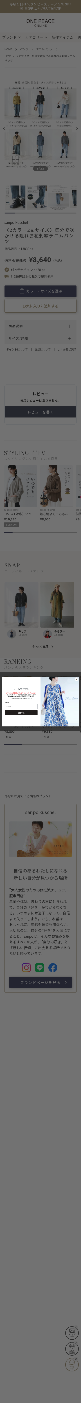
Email (7, 702)
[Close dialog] (76, 679)
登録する (21, 713)
